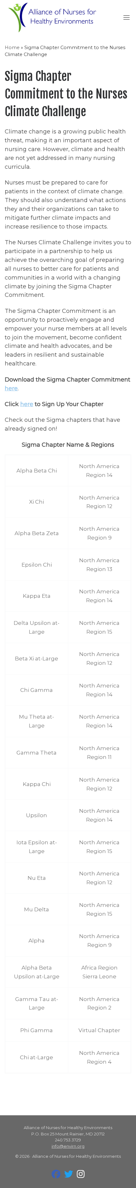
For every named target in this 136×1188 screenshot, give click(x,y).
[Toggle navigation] (126, 17)
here (11, 388)
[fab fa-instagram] (81, 1176)
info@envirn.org (68, 1146)
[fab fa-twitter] (68, 1176)
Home (12, 47)
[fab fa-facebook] (56, 1176)
